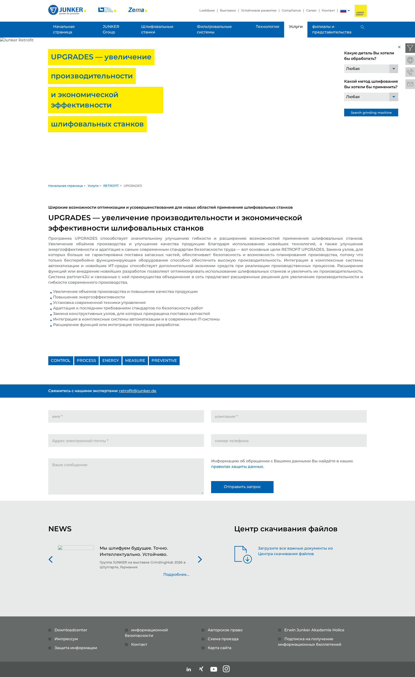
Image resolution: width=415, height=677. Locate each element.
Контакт (328, 10)
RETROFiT (111, 186)
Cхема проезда (223, 639)
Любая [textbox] (353, 68)
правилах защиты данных (237, 466)
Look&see (207, 10)
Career (311, 10)
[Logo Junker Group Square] (361, 11)
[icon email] (410, 84)
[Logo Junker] (67, 9)
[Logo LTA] (107, 9)
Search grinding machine (371, 112)
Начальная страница (65, 186)
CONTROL (61, 360)
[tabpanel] (207, 109)
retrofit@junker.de (137, 391)
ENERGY (110, 360)
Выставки (228, 10)
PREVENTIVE (164, 360)
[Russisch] (343, 11)
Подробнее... (176, 574)
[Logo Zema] (137, 9)
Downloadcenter (71, 630)
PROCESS (86, 360)
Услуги (93, 186)
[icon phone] (410, 72)
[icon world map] (410, 60)
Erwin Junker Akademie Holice (314, 630)
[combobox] (371, 68)
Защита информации (76, 648)
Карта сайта (219, 648)
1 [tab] (207, 176)
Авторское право (225, 630)
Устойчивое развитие (258, 10)
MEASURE (135, 360)
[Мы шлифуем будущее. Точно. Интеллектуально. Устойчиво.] (76, 563)
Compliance (291, 10)
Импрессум (66, 639)
